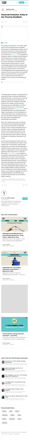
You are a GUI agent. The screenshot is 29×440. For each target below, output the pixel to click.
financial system (19, 108)
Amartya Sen (14, 54)
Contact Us (10, 434)
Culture (12, 415)
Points (19, 432)
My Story (4, 422)
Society (4, 411)
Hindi (11, 411)
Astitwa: (5, 43)
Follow (25, 198)
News (19, 419)
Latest (19, 415)
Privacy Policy (16, 434)
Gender (4, 419)
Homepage (3, 432)
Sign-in (21, 2)
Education (4, 415)
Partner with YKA (13, 432)
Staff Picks (12, 419)
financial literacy (11, 153)
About (8, 432)
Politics (17, 411)
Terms (6, 434)
